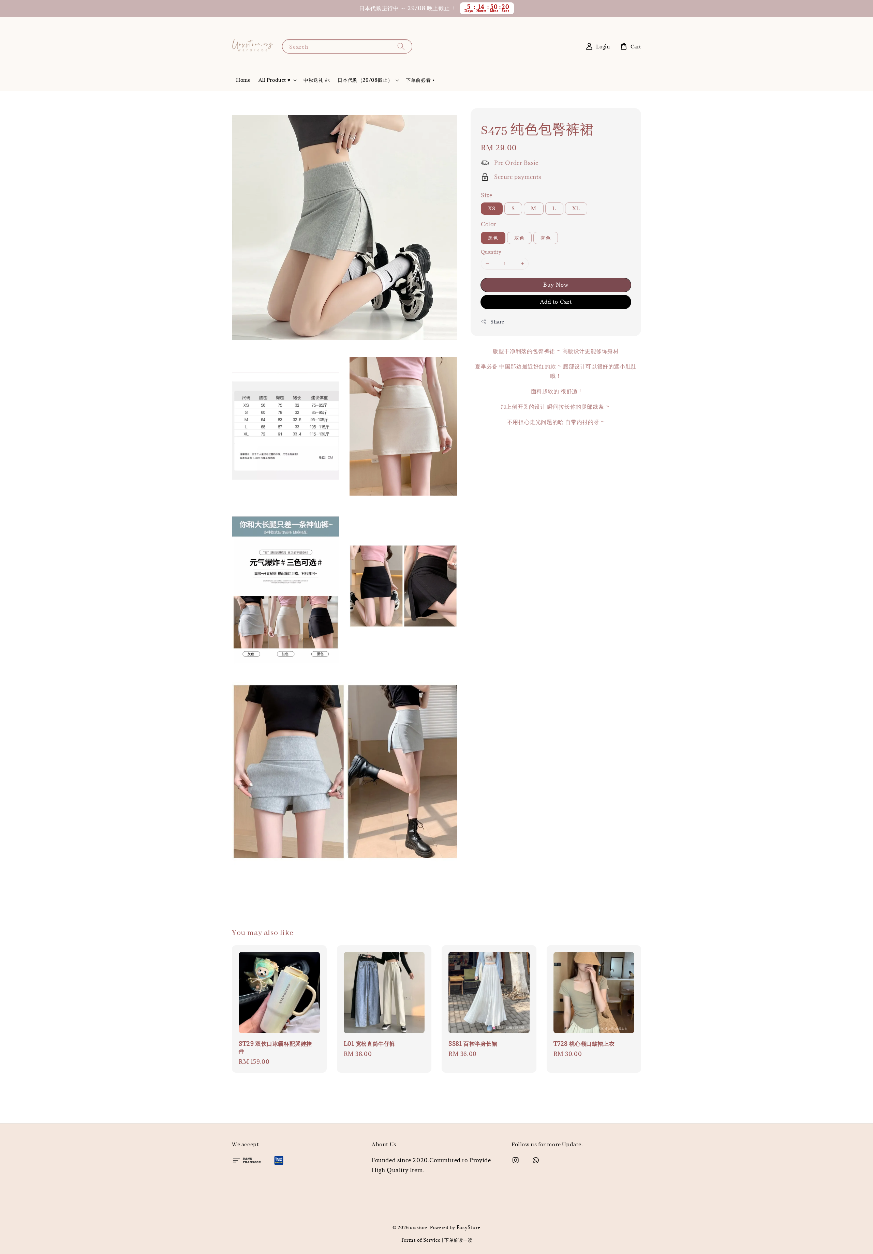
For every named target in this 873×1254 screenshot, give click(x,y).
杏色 (546, 238)
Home (243, 80)
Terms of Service (421, 1240)
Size (486, 195)
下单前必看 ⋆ (420, 80)
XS (491, 208)
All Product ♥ (274, 80)
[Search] (401, 46)
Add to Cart (556, 301)
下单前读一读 (458, 1240)
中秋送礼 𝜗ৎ (316, 80)
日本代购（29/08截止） (365, 80)
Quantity (491, 252)
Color (488, 224)
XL (576, 208)
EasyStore (468, 1227)
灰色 (519, 238)
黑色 (493, 238)
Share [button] (497, 321)
